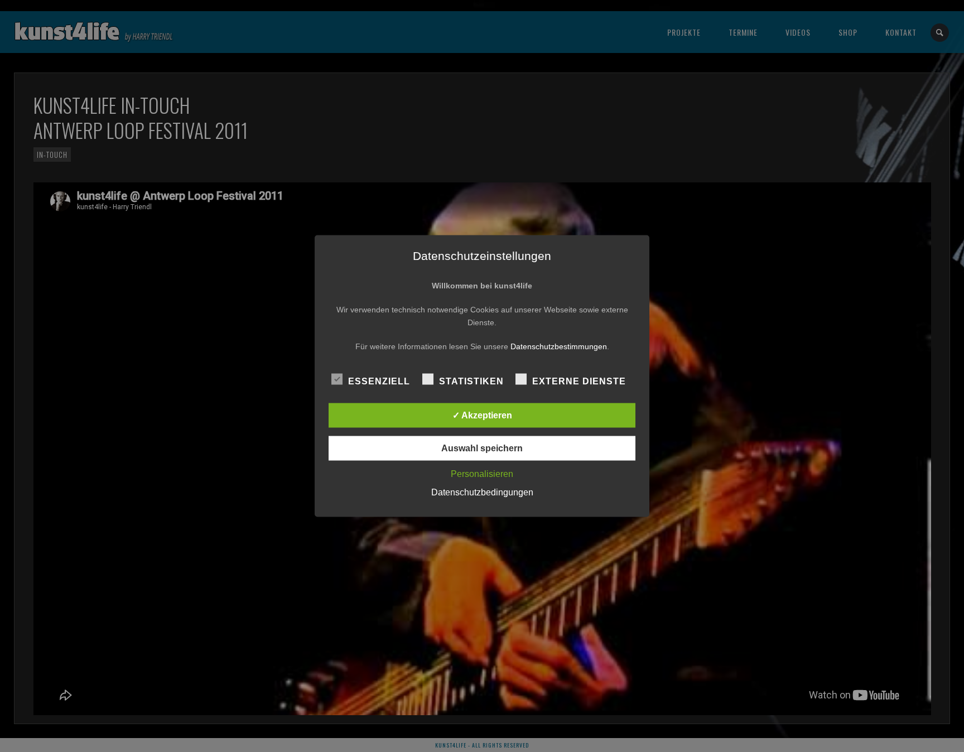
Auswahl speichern (482, 448)
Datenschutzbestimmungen (558, 346)
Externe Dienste (579, 381)
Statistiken (471, 381)
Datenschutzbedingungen (482, 492)
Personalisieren (482, 474)
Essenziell (379, 381)
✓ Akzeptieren (482, 415)
